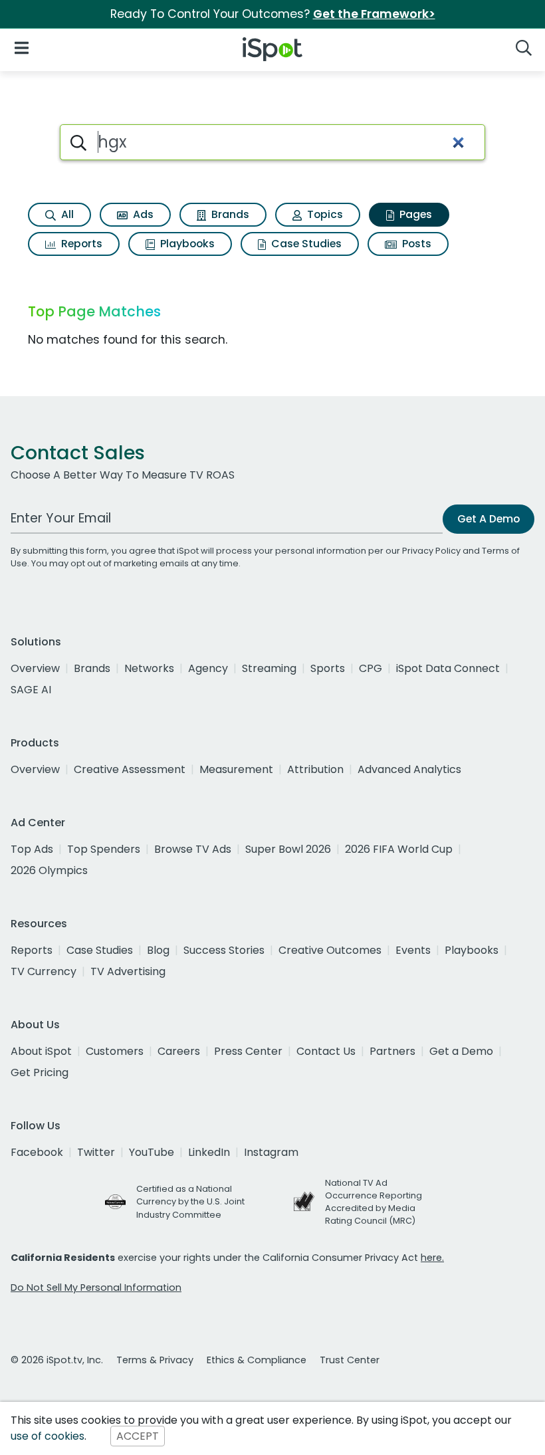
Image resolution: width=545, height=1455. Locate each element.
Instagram (271, 1152)
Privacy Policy (431, 550)
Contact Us (326, 1051)
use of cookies (47, 1436)
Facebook (37, 1152)
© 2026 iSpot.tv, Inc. (57, 1360)
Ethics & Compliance (256, 1360)
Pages (414, 214)
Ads (142, 214)
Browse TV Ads (192, 849)
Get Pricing (39, 1072)
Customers (115, 1051)
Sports (327, 668)
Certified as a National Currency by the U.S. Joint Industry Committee (190, 1201)
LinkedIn (209, 1152)
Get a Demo (461, 1051)
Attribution (315, 769)
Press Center (248, 1051)
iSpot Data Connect (448, 668)
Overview (35, 668)
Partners (392, 1051)
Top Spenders (103, 849)
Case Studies (305, 243)
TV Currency (43, 971)
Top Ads (32, 849)
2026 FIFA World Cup (399, 849)
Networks (149, 668)
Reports (80, 243)
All (66, 214)
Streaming (269, 668)
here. (432, 1257)
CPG (370, 668)
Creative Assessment (129, 769)
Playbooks (186, 243)
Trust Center (350, 1360)
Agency (208, 668)
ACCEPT (137, 1436)
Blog (158, 950)
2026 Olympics (49, 870)
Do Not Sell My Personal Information (96, 1287)
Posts (415, 243)
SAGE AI (31, 689)
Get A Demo (488, 518)
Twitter (96, 1152)
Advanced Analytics (409, 769)
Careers (179, 1051)
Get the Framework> (374, 14)
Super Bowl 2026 (288, 849)
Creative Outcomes (330, 950)
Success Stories (224, 950)
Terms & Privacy (154, 1360)
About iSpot (41, 1051)
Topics (323, 214)
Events (413, 950)
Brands (229, 214)
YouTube (151, 1152)
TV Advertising (127, 971)
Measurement (236, 769)
